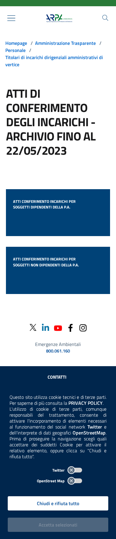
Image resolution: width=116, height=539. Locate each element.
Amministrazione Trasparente (65, 43)
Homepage (16, 43)
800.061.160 (58, 351)
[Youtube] (58, 327)
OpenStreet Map (51, 481)
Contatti (57, 377)
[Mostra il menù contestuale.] (11, 18)
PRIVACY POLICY (85, 403)
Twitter (58, 470)
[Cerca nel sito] (105, 18)
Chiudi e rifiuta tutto (58, 503)
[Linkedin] (45, 327)
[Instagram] (83, 327)
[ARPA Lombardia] (58, 18)
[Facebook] (70, 327)
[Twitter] (33, 327)
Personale (15, 50)
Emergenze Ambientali (58, 344)
